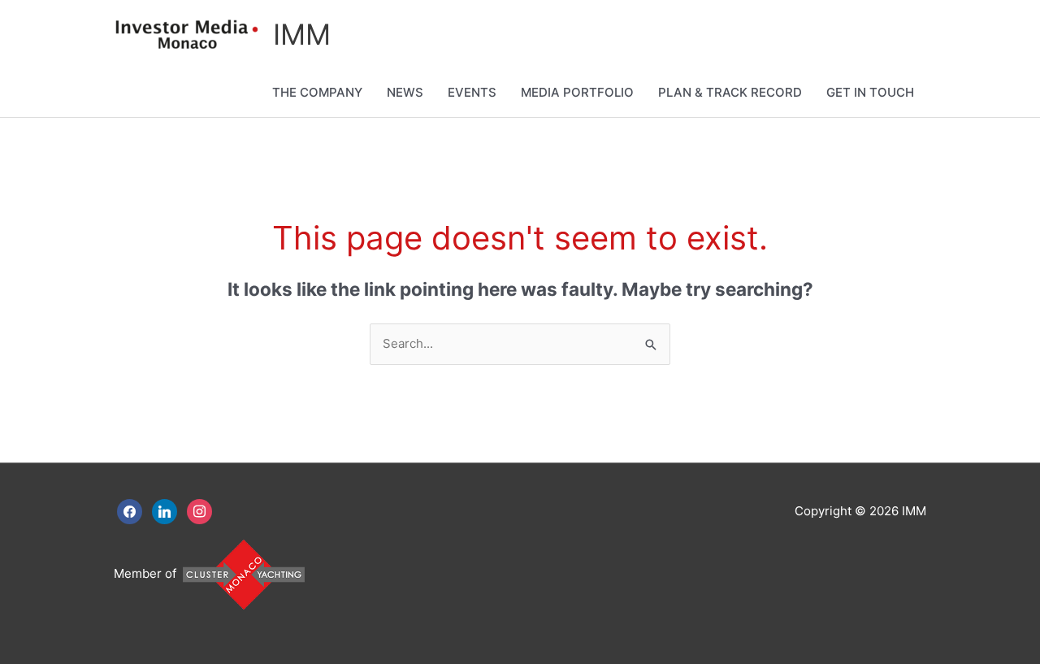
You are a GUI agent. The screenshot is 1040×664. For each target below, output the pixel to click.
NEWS (405, 92)
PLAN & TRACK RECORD (730, 92)
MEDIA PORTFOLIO (577, 92)
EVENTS (472, 92)
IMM (302, 34)
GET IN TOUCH (870, 92)
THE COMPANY (317, 92)
